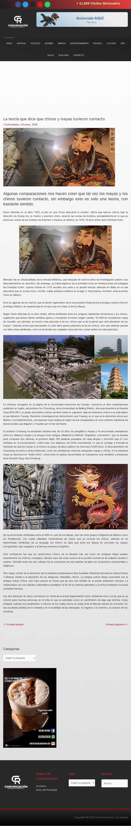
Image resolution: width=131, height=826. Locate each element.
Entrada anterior (14, 624)
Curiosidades (12, 124)
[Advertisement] (65, 94)
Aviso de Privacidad (46, 789)
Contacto (41, 786)
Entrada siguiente (116, 624)
